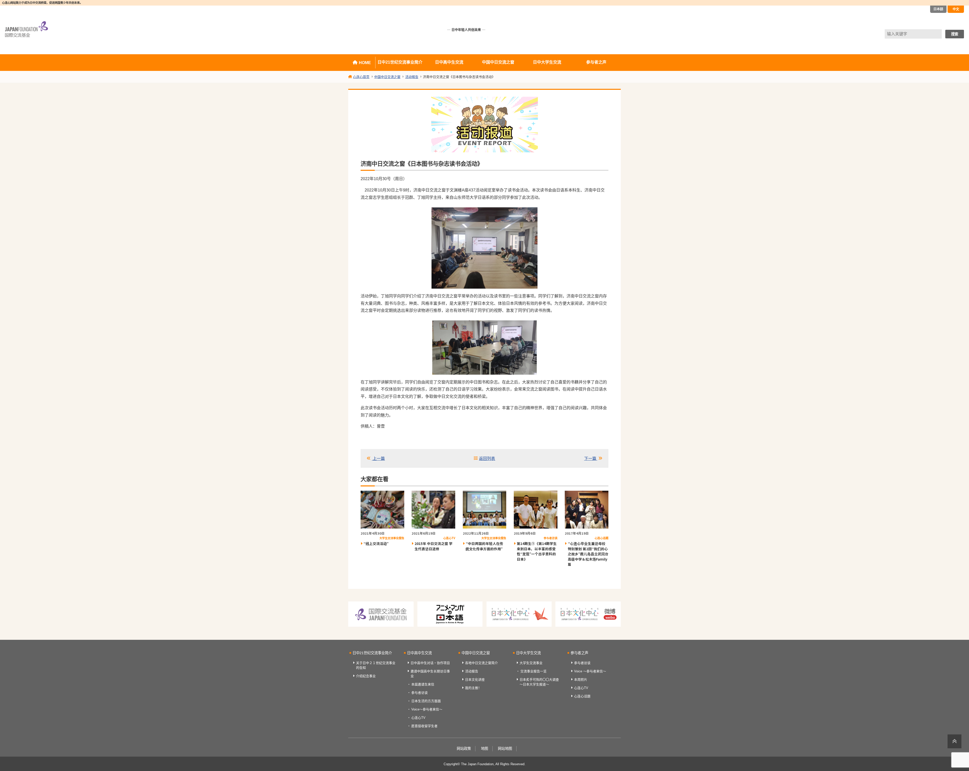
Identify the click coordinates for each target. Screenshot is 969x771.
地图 (484, 749)
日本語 (938, 9)
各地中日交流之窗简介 (481, 663)
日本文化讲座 (475, 679)
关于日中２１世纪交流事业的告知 (375, 665)
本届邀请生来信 (422, 684)
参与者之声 (596, 62)
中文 (956, 9)
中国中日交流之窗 (498, 62)
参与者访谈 (419, 693)
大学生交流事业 (531, 663)
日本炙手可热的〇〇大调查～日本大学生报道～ (539, 682)
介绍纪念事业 (366, 676)
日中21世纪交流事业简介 (400, 62)
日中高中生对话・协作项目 (430, 663)
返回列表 (487, 458)
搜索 (954, 34)
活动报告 (471, 671)
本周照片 (580, 679)
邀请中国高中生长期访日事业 (430, 673)
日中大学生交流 (547, 62)
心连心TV (418, 718)
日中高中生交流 (449, 62)
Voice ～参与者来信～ (590, 671)
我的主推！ (473, 688)
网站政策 (464, 749)
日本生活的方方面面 (426, 701)
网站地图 (505, 749)
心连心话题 (582, 696)
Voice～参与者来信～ (426, 709)
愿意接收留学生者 (424, 726)
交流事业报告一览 (533, 671)
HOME (365, 63)
